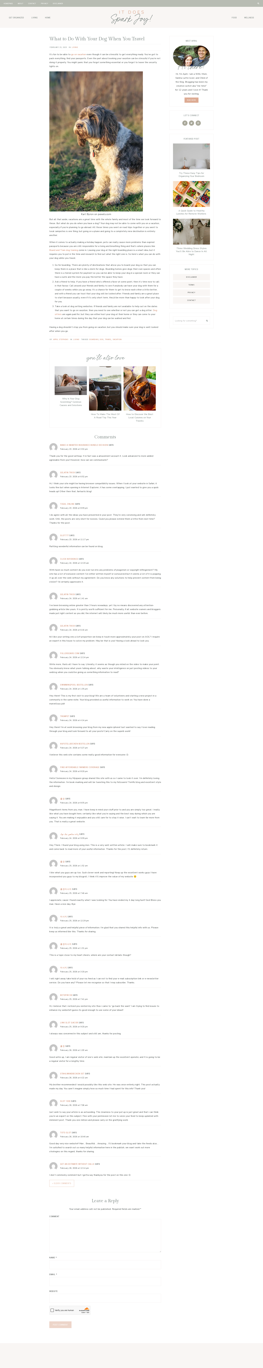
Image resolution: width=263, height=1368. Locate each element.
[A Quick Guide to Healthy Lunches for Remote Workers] (191, 194)
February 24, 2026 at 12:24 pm (74, 657)
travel (108, 339)
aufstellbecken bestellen (75, 744)
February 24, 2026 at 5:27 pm (74, 748)
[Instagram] (198, 123)
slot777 (64, 535)
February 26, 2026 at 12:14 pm (74, 1168)
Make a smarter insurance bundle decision (84, 445)
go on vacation (78, 54)
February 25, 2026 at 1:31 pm (74, 948)
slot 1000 (65, 1101)
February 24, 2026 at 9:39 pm (74, 838)
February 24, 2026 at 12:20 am (74, 563)
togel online (67, 504)
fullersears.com (69, 653)
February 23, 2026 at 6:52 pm (74, 476)
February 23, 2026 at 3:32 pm (74, 449)
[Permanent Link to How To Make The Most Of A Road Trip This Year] (105, 409)
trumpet (64, 716)
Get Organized (16, 17)
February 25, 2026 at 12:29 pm (74, 920)
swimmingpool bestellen (74, 685)
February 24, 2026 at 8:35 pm (74, 802)
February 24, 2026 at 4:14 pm (74, 720)
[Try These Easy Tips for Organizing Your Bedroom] (191, 157)
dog (102, 339)
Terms (191, 285)
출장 (62, 799)
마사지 (63, 916)
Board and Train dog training (63, 250)
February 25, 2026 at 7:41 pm (74, 999)
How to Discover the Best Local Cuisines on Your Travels (139, 417)
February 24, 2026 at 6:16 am (74, 630)
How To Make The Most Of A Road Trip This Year (105, 416)
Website (53, 1291)
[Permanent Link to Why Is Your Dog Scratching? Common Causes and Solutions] (71, 394)
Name (53, 1257)
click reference (69, 559)
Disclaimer (191, 277)
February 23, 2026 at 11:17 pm (74, 539)
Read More (191, 100)
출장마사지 (66, 889)
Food (234, 17)
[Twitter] (191, 123)
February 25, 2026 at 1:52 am (74, 865)
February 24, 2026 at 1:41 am (74, 598)
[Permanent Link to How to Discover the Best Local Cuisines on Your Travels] (140, 409)
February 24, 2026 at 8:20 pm (74, 771)
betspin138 (66, 995)
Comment (54, 1216)
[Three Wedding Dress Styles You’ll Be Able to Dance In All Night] (191, 232)
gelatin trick (67, 472)
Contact (191, 300)
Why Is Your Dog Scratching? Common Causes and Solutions (71, 402)
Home (48, 17)
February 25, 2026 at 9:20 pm (74, 1026)
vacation (117, 339)
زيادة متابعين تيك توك (69, 834)
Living (35, 17)
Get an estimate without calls (77, 1164)
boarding (94, 339)
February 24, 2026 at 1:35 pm (74, 689)
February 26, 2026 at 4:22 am (74, 1077)
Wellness (249, 17)
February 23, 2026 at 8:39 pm (74, 508)
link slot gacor (69, 1022)
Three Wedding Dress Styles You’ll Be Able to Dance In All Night (191, 251)
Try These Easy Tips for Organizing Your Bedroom (191, 175)
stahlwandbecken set (72, 1073)
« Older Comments (61, 1183)
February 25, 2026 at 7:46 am (74, 893)
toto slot (65, 1132)
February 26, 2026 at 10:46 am (74, 1136)
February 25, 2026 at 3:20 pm (74, 971)
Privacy (191, 292)
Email (53, 1274)
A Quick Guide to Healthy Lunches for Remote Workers (191, 212)
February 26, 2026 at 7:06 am (74, 1105)
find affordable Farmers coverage (79, 767)
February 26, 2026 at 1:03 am (74, 1050)
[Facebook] (185, 123)
